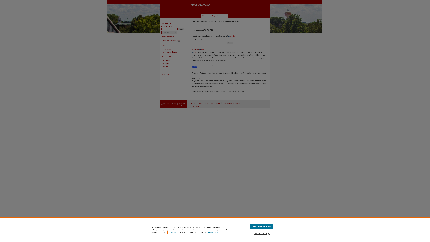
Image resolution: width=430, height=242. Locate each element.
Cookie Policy (212, 232)
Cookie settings (174, 232)
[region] (215, 229)
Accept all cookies (262, 226)
